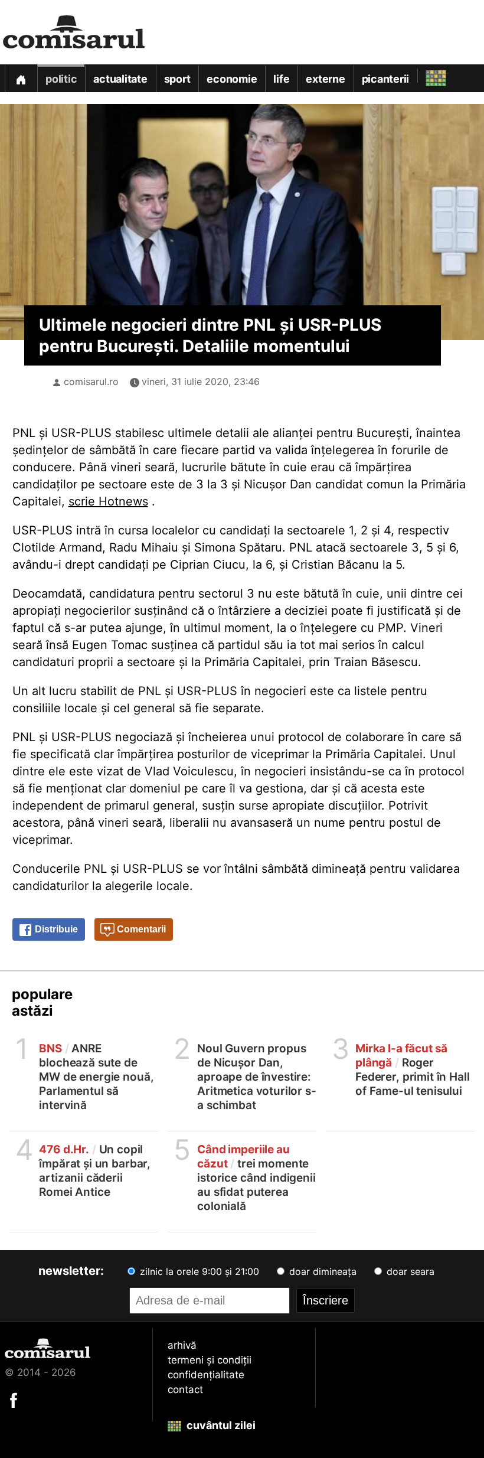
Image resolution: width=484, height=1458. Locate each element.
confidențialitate (206, 1375)
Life (281, 79)
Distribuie (55, 929)
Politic (61, 79)
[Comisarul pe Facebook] (13, 1399)
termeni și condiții (209, 1360)
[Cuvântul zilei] (425, 75)
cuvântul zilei (220, 1425)
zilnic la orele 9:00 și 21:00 (198, 1271)
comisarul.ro (91, 381)
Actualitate (120, 79)
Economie (232, 79)
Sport (177, 79)
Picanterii (386, 79)
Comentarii (140, 929)
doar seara (409, 1271)
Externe (325, 79)
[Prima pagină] (21, 78)
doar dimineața (321, 1271)
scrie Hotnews (108, 501)
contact (185, 1389)
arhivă (182, 1345)
